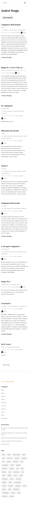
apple (23, 454)
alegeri (10, 306)
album (9, 454)
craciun (9, 461)
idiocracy (21, 136)
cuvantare (15, 461)
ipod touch (16, 472)
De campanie (7, 106)
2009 (5, 208)
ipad (22, 468)
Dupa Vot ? (6, 281)
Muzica (3, 399)
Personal (3, 405)
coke (18, 70)
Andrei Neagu (10, 10)
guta (18, 136)
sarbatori (17, 486)
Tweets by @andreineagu (7, 381)
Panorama (3, 402)
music (3, 475)
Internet (3, 396)
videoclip (4, 496)
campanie (6, 30)
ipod (10, 472)
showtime (3, 253)
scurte (18, 284)
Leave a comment (16, 32)
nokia (15, 475)
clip (3, 461)
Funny (17, 111)
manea (25, 136)
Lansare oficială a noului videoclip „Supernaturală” (14, 438)
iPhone (4, 472)
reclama (14, 347)
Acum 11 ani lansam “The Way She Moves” (11, 441)
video (18, 493)
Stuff (3, 27)
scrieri (24, 486)
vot (6, 113)
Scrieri (3, 412)
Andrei (24, 32)
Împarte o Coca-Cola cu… (12, 67)
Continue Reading (6, 57)
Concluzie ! (6, 303)
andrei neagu (16, 454)
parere (12, 479)
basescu (5, 136)
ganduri (18, 465)
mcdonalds (19, 30)
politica (19, 171)
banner (5, 111)
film (22, 461)
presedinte (21, 111)
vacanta (13, 493)
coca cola (11, 30)
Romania (4, 108)
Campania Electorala (10, 203)
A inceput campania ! (10, 246)
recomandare (17, 482)
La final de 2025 (5, 444)
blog (3, 458)
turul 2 (7, 173)
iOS (17, 468)
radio (10, 482)
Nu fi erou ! (6, 344)
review (4, 486)
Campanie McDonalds (11, 25)
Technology (4, 418)
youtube (18, 347)
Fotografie (5, 465)
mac (23, 472)
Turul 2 (4, 166)
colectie (15, 30)
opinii (21, 475)
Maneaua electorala (10, 131)
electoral (14, 111)
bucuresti (9, 458)
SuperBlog (16, 489)
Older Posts (6, 365)
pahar (24, 30)
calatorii (17, 458)
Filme (2, 390)
